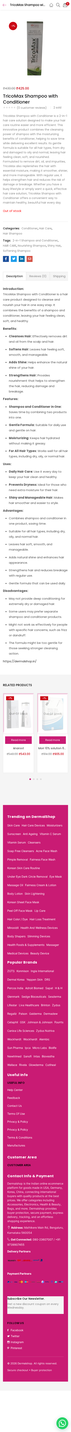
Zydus (56, 1005)
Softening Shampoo (17, 251)
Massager (52, 944)
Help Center (15, 1090)
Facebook (17, 1330)
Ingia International (42, 971)
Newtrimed (14, 1056)
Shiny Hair (54, 246)
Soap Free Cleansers (20, 851)
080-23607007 (43, 1239)
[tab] (14, 276)
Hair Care (45, 228)
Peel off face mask (20, 910)
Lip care (40, 910)
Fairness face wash (42, 859)
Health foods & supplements (25, 944)
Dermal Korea (15, 979)
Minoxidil (13, 927)
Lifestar (12, 1005)
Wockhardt (14, 1039)
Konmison (23, 971)
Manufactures (16, 1145)
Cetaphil (12, 1022)
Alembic (44, 1039)
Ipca (28, 1047)
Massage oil (15, 885)
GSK (22, 1022)
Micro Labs (40, 1047)
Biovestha (48, 1056)
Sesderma (54, 996)
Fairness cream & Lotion (40, 885)
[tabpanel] (18, 732)
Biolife (52, 1047)
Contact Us (14, 1105)
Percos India (15, 988)
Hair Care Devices (33, 825)
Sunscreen (14, 834)
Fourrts (58, 1022)
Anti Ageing (30, 834)
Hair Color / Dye (17, 919)
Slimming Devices (38, 936)
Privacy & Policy (17, 1121)
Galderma (35, 1013)
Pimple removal (17, 859)
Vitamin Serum (16, 842)
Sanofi (27, 1056)
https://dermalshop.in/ (19, 661)
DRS (47, 979)
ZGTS (11, 971)
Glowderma (36, 1065)
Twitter (15, 1336)
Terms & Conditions (19, 1137)
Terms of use (16, 1113)
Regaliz (12, 1013)
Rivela (23, 1065)
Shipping (59, 276)
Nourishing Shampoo (32, 246)
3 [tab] (37, 779)
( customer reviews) (32, 107)
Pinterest (16, 1348)
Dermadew (51, 1013)
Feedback (13, 1097)
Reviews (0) (38, 276)
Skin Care (13, 825)
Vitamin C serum (50, 834)
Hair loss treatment (42, 919)
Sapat (49, 988)
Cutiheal (50, 1065)
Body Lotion (15, 893)
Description (14, 276)
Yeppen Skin (34, 979)
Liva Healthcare (29, 1005)
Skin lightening (35, 893)
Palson (23, 1013)
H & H (58, 988)
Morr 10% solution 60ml (52, 748)
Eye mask (56, 876)
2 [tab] (34, 779)
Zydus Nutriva (45, 1030)
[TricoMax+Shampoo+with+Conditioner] (14, 259)
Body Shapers (16, 936)
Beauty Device (39, 953)
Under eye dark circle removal (27, 876)
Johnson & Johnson (39, 1022)
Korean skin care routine (23, 868)
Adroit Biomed (34, 988)
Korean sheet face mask (23, 902)
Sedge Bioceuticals (33, 996)
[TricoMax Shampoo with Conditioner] (6, 259)
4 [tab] (41, 779)
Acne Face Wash (46, 851)
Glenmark (13, 996)
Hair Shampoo (12, 234)
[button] (65, 5)
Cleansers (34, 842)
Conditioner (29, 228)
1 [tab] (30, 779)
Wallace (12, 1065)
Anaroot (18, 748)
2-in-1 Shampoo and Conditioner (35, 240)
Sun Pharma (15, 1047)
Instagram (17, 1342)
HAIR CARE (9, 246)
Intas (37, 1056)
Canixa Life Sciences (20, 1030)
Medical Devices (17, 953)
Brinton (45, 1005)
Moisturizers (54, 825)
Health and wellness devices (39, 927)
